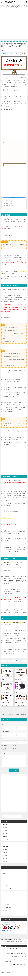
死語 (3, 901)
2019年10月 (5, 846)
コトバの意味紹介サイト (9, 2)
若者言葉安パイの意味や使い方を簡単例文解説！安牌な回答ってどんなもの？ (21, 714)
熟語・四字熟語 (6, 904)
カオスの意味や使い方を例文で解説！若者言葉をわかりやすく (20, 691)
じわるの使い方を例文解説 (9, 201)
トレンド (4, 882)
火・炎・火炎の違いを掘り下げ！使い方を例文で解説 (14, 953)
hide (16, 197)
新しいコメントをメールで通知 (9, 745)
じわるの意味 (6, 200)
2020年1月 (5, 836)
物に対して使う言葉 (7, 907)
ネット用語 (5, 885)
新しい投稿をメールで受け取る (9, 749)
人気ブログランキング (6, 930)
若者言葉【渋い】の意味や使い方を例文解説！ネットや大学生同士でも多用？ (20, 704)
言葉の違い (5, 910)
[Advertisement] (14, 25)
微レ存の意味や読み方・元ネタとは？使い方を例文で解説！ (7, 678)
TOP (8, 939)
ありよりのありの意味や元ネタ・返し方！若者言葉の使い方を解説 (7, 704)
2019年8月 (5, 852)
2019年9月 (5, 849)
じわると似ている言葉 (8, 205)
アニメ (4, 879)
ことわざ (4, 876)
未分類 (4, 898)
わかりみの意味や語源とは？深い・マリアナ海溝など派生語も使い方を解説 (7, 691)
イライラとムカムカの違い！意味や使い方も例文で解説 (14, 956)
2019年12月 (5, 839)
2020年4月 (5, 827)
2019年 (4, 870)
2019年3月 (5, 858)
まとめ (4, 206)
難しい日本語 (5, 913)
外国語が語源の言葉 (7, 892)
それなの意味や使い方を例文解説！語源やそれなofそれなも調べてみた (20, 678)
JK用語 (3, 50)
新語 (3, 895)
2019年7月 (5, 855)
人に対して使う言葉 (7, 888)
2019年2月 (5, 861)
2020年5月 (5, 824)
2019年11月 (5, 843)
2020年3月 (5, 830)
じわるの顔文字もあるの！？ (9, 203)
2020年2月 (5, 833)
